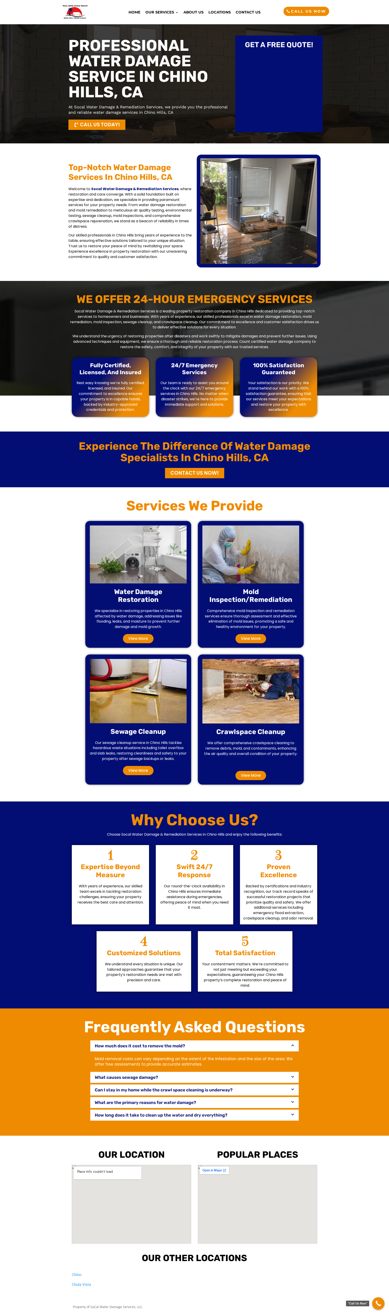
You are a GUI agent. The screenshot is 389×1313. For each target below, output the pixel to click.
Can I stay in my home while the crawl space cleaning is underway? (164, 1090)
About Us (193, 12)
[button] (194, 1045)
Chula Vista (81, 1284)
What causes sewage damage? (126, 1077)
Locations (219, 12)
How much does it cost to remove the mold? (140, 1045)
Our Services (159, 12)
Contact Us (248, 12)
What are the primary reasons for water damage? (145, 1102)
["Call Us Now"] (378, 1303)
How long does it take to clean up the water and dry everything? (161, 1115)
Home (134, 12)
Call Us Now (308, 11)
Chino (76, 1274)
